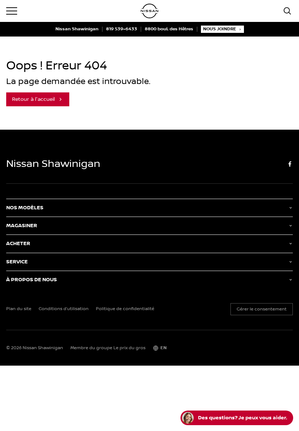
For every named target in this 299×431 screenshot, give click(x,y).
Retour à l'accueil (33, 99)
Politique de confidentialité (125, 309)
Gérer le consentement (262, 309)
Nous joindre (219, 29)
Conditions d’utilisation (64, 309)
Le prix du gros (129, 348)
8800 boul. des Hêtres (169, 29)
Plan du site (18, 309)
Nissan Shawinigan (76, 29)
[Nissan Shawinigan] (149, 11)
